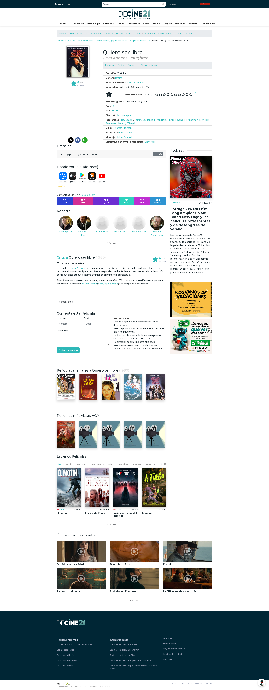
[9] (187, 94)
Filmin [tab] (109, 464)
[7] (179, 94)
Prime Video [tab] (122, 464)
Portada (60, 40)
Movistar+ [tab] (82, 464)
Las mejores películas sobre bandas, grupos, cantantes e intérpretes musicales (113, 40)
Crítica (121, 65)
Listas (146, 23)
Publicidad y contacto (173, 654)
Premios (132, 65)
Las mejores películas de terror (124, 649)
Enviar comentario (68, 350)
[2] (160, 94)
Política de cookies (177, 683)
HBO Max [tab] (96, 464)
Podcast (192, 23)
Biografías (134, 23)
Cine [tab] (59, 464)
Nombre (61, 318)
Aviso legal (208, 683)
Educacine (167, 638)
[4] (168, 94)
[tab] (66, 302)
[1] (157, 94)
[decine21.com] (71, 621)
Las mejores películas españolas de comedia (130, 660)
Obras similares (148, 65)
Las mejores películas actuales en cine (74, 644)
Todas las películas (183, 33)
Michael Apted (89, 283)
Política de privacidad (194, 683)
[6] (176, 94)
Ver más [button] (158, 154)
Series (121, 23)
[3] (164, 94)
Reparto (109, 65)
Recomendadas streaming (157, 33)
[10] (191, 94)
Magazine (180, 23)
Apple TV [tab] (150, 464)
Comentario (63, 330)
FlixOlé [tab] (162, 464)
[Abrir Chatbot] (262, 683)
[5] (172, 94)
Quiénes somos (170, 643)
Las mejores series (65, 649)
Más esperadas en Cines (129, 33)
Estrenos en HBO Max (67, 660)
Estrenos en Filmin (65, 665)
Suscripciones (207, 23)
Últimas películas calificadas (73, 33)
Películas (107, 23)
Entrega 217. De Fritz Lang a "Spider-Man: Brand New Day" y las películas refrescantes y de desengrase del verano (190, 219)
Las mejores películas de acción (124, 644)
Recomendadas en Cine (102, 33)
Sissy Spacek (78, 267)
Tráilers (156, 23)
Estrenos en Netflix (65, 655)
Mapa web (168, 659)
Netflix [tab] (69, 464)
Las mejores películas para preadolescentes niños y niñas (133, 667)
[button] (79, 154)
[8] (183, 94)
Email (86, 318)
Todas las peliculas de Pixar (123, 655)
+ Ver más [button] (134, 600)
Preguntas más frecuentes (175, 648)
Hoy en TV (68, 4)
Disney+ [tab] (137, 464)
